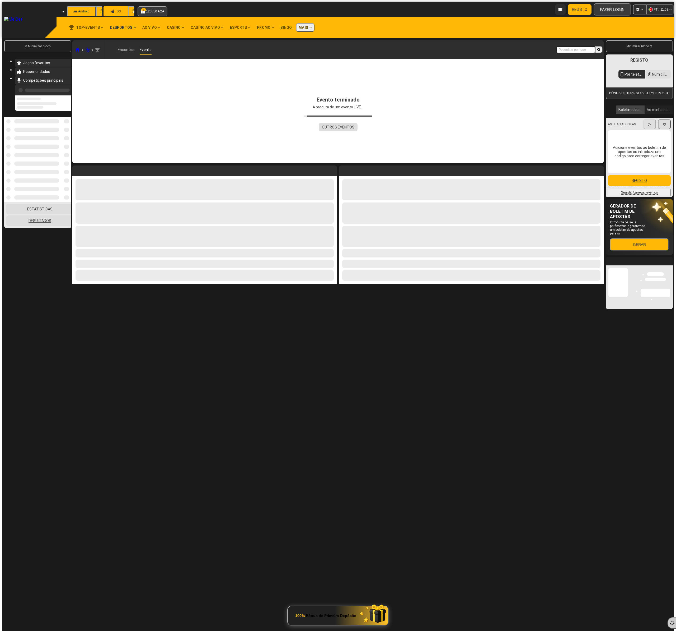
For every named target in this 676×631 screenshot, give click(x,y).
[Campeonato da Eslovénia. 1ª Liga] (97, 49)
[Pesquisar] (599, 49)
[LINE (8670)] (77, 49)
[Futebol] (87, 49)
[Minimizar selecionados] (60, 144)
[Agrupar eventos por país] (66, 144)
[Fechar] (668, 313)
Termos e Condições (641, 125)
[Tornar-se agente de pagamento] (560, 9)
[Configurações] (639, 9)
